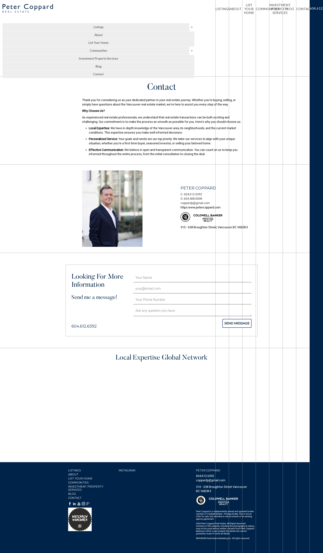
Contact (98, 74)
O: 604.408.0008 (191, 198)
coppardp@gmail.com (195, 203)
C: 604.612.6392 (191, 194)
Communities (78, 482)
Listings (74, 470)
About (98, 35)
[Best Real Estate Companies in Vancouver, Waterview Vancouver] (89, 519)
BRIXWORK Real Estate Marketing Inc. (214, 538)
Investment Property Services (98, 58)
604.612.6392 (205, 476)
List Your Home (98, 42)
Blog (98, 66)
